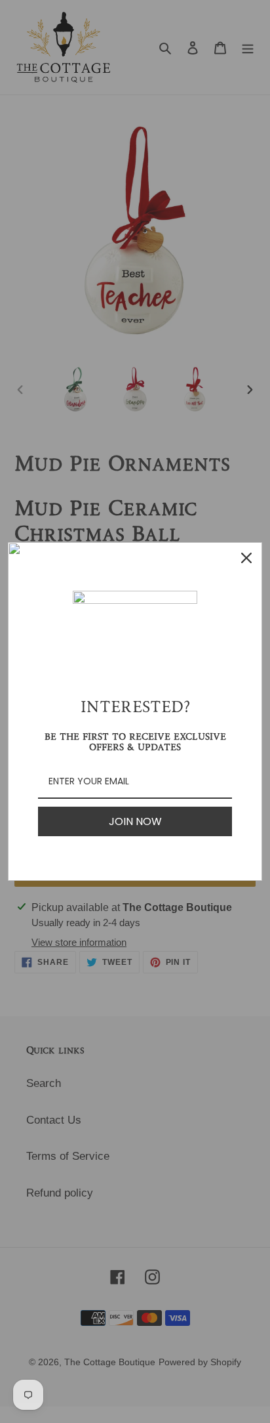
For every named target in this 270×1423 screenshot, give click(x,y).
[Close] (246, 558)
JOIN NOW (135, 821)
